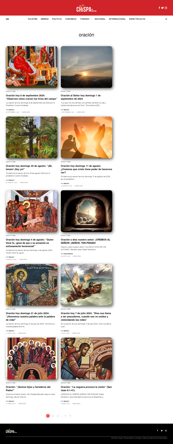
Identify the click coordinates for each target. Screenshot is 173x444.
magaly (11, 110)
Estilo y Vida (10, 91)
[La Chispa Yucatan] (86, 8)
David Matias (68, 254)
